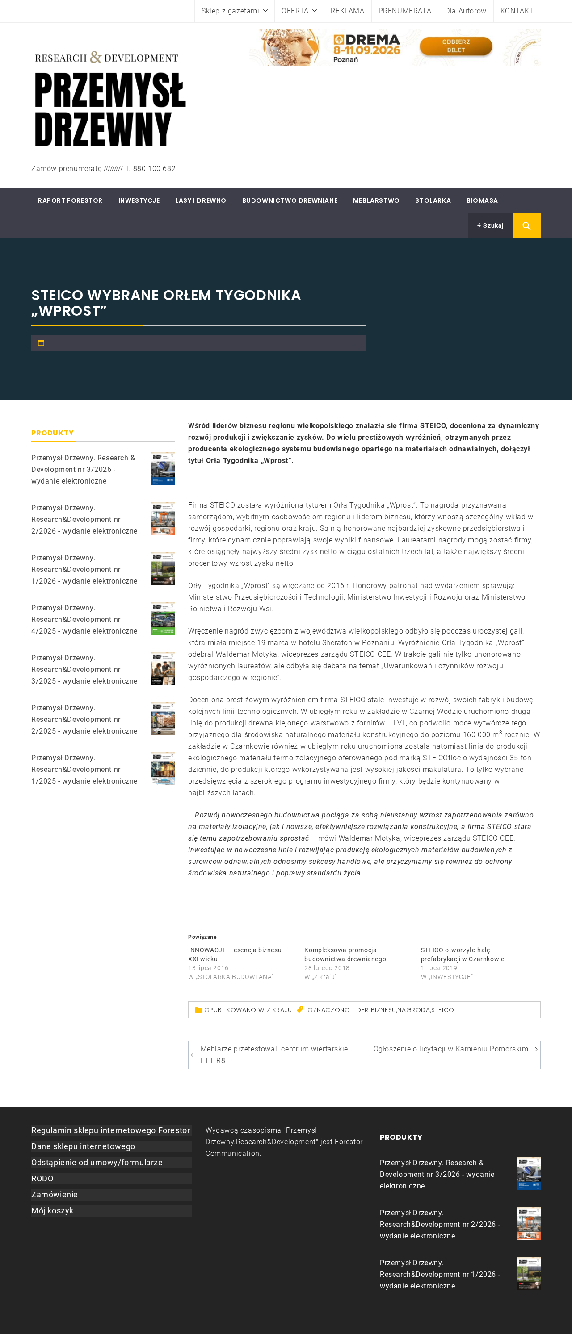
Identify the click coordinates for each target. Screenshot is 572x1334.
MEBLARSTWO (376, 200)
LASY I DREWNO (201, 200)
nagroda (413, 1009)
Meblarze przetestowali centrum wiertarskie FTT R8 (274, 1055)
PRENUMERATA (405, 11)
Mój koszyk (52, 1210)
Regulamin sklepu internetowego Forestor (110, 1130)
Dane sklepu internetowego (83, 1146)
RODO (42, 1178)
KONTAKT (517, 11)
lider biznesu (374, 1009)
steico (442, 1009)
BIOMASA (482, 200)
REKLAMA (347, 11)
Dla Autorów (466, 11)
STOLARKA (433, 200)
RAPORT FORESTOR (70, 200)
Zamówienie (54, 1194)
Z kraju (279, 1009)
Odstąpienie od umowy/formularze (97, 1162)
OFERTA (295, 11)
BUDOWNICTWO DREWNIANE (290, 200)
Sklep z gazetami (231, 11)
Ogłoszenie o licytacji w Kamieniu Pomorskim (451, 1049)
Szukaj (493, 225)
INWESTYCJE (139, 200)
